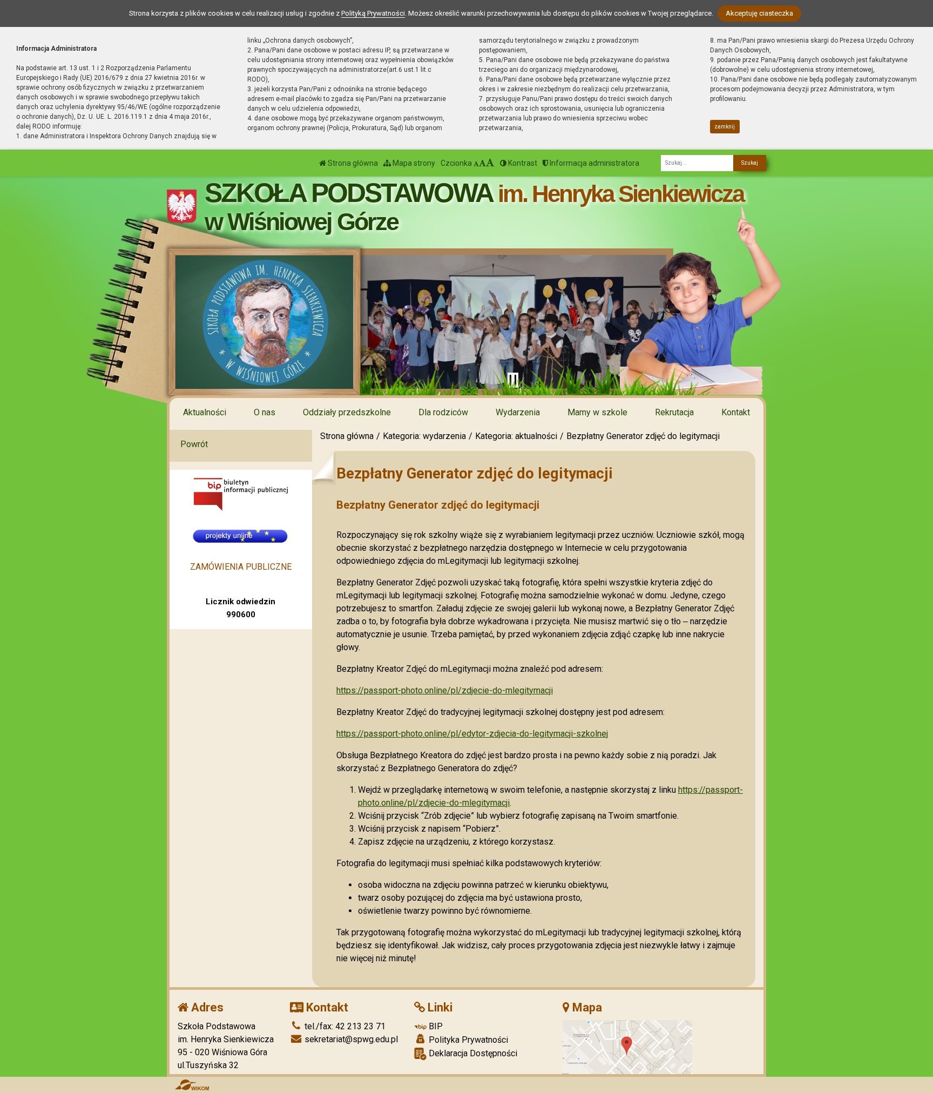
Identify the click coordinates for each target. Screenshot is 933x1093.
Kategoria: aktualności (516, 436)
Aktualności (204, 412)
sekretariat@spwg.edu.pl (350, 1039)
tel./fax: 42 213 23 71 (344, 1026)
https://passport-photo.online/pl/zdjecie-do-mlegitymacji (444, 690)
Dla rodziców (443, 412)
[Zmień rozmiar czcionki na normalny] (476, 163)
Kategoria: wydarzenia (424, 436)
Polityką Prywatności (373, 13)
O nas (264, 412)
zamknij (724, 127)
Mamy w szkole (597, 412)
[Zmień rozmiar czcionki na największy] (490, 163)
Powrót (194, 444)
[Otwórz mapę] (627, 1046)
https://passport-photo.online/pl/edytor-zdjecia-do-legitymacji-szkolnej (472, 733)
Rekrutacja (674, 412)
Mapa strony (413, 163)
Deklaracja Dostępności (472, 1053)
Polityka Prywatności (467, 1040)
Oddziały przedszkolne (347, 412)
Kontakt (735, 412)
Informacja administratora (593, 163)
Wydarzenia (518, 412)
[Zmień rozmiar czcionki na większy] (482, 163)
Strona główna (352, 163)
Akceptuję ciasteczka (759, 13)
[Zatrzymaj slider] (513, 380)
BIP (435, 1026)
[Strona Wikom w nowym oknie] (192, 1084)
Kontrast (521, 163)
